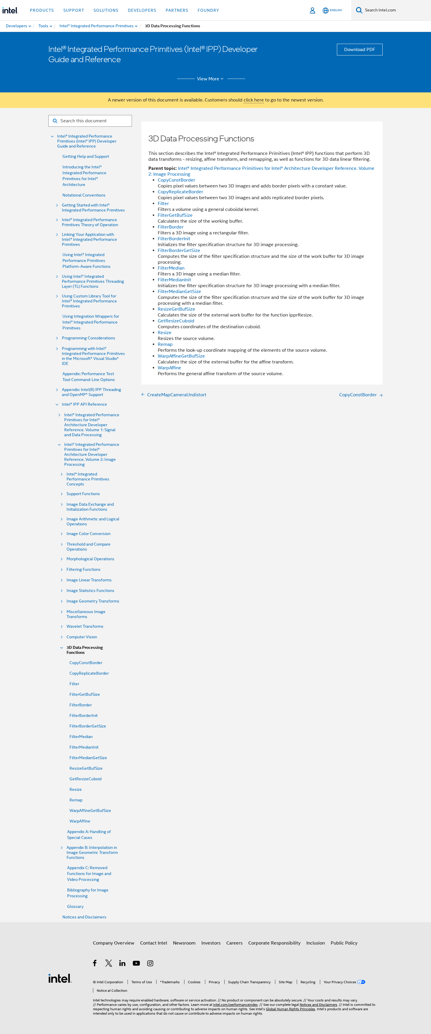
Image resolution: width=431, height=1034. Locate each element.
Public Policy (344, 943)
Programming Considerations (88, 338)
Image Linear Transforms (89, 580)
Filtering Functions (84, 569)
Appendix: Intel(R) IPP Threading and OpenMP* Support (91, 392)
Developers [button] (142, 10)
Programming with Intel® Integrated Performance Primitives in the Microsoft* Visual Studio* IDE (93, 356)
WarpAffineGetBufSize (90, 810)
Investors (210, 943)
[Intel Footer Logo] (60, 978)
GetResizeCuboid (85, 778)
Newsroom (184, 943)
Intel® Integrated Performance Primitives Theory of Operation (90, 222)
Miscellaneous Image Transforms (86, 614)
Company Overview (113, 943)
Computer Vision (82, 636)
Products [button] (42, 10)
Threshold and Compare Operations (89, 547)
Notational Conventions (84, 195)
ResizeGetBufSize (86, 768)
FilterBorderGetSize (87, 726)
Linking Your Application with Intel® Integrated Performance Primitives (89, 239)
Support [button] (73, 10)
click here (254, 100)
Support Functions (83, 493)
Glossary (75, 906)
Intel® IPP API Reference (84, 404)
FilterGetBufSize (84, 694)
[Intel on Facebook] (95, 964)
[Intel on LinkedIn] (122, 964)
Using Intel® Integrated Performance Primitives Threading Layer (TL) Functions (93, 281)
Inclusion (315, 943)
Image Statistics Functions (90, 590)
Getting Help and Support (85, 156)
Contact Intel (153, 943)
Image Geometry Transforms (93, 601)
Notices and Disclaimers (84, 917)
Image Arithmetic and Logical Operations (93, 522)
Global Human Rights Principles (290, 1009)
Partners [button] (177, 10)
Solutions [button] (106, 10)
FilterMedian (81, 736)
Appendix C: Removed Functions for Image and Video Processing (89, 873)
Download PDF (359, 50)
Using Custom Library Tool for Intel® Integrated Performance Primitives (89, 301)
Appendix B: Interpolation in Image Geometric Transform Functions (92, 852)
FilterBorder (80, 705)
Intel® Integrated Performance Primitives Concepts (88, 479)
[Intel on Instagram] (150, 964)
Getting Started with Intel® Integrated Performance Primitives (93, 208)
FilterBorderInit (83, 715)
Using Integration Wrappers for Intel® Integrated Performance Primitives (90, 322)
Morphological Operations (90, 558)
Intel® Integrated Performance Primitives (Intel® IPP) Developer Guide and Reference (86, 141)
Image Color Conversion (89, 533)
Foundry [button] (208, 10)
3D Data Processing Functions (85, 650)
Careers (234, 943)
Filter (74, 683)
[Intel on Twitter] (108, 964)
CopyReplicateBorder (89, 673)
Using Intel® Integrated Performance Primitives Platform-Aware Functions (86, 260)
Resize (75, 789)
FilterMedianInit (84, 747)
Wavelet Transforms (85, 626)
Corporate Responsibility (274, 943)
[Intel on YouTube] (136, 964)
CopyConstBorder (85, 662)
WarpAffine (79, 821)
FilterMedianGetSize (88, 757)
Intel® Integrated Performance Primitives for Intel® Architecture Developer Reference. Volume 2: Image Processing (91, 454)
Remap (75, 800)
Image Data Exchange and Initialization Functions (90, 507)
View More (208, 79)
